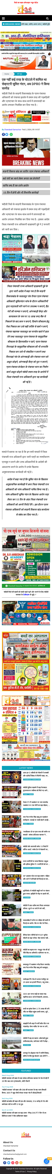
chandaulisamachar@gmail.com (15, 1154)
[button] (3, 18)
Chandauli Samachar (12, 130)
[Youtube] (16, 1162)
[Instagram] (12, 1162)
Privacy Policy (31, 1171)
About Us (8, 1142)
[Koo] (20, 1162)
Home (7, 74)
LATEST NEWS (26, 768)
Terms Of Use (20, 1171)
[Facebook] (4, 1162)
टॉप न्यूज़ (19, 74)
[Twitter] (8, 1162)
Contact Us (9, 1150)
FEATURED (26, 1070)
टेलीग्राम (26, 595)
